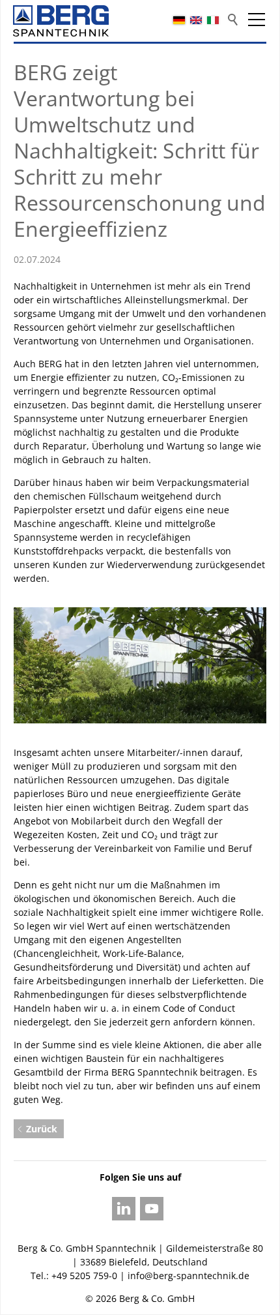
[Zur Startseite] (61, 21)
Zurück (41, 1129)
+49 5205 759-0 (84, 1275)
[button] (256, 19)
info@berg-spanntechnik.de (188, 1275)
